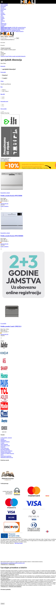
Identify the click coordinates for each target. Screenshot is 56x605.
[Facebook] (4, 469)
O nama (2, 443)
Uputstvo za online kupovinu (7, 453)
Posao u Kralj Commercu (6, 450)
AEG (2, 15)
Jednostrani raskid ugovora (7, 457)
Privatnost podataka (5, 449)
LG (1, 22)
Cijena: (2, 81)
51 (3, 98)
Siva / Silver (5, 91)
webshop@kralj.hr (16, 30)
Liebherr (3, 18)
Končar (2, 17)
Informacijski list (4, 203)
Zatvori (2, 603)
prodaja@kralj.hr (22, 27)
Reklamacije (3, 440)
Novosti (2, 7)
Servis (2, 454)
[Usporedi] (1, 249)
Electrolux (3, 14)
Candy (4, 78)
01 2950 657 (8, 31)
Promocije (3, 446)
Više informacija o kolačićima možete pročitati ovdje (13, 563)
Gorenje (2, 13)
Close (2, 341)
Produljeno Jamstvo (5, 441)
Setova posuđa (3, 108)
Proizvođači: (3, 72)
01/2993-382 (9, 27)
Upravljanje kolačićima (6, 456)
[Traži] (1, 51)
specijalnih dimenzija (9, 69)
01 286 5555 (6, 30)
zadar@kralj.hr (20, 28)
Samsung (3, 20)
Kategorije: (3, 66)
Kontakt (2, 26)
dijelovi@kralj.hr (19, 31)
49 (3, 97)
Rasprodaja (3, 6)
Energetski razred (4, 101)
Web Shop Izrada (19, 543)
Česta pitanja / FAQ (5, 445)
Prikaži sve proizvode (5, 48)
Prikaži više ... (4, 23)
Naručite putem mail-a (6, 452)
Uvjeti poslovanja (5, 448)
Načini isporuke (4, 444)
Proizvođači (3, 9)
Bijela (4, 89)
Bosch (2, 10)
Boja (2, 86)
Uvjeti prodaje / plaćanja (6, 437)
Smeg (2, 19)
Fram (2, 11)
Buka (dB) (3, 94)
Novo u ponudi (4, 5)
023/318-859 (9, 28)
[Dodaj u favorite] (1, 337)
